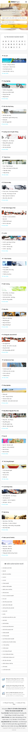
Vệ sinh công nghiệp (7, 299)
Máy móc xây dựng (7, 318)
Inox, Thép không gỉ (8, 166)
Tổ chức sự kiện (6, 145)
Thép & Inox (7, 157)
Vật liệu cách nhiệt (7, 550)
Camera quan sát (7, 369)
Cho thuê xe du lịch (7, 69)
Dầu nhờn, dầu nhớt (7, 198)
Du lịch (6, 55)
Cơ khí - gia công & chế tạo (9, 242)
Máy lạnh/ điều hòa (7, 548)
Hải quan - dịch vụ (7, 502)
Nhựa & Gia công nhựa (8, 626)
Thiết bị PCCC (6, 375)
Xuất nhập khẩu (7, 487)
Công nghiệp (6, 81)
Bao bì (5, 436)
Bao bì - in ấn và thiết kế (8, 447)
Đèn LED (5, 219)
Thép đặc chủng (7, 170)
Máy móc (5, 309)
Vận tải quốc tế (6, 498)
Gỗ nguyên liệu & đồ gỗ (10, 334)
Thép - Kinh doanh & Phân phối (10, 168)
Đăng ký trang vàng (15, 679)
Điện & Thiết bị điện (7, 586)
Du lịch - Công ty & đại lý (9, 64)
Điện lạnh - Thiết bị (7, 546)
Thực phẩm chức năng (8, 269)
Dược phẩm (6, 267)
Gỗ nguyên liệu (6, 343)
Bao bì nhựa (5, 449)
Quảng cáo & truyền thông (10, 132)
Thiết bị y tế (6, 272)
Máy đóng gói (6, 320)
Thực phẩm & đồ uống (8, 654)
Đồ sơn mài (5, 474)
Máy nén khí (6, 96)
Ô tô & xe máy (7, 182)
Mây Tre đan (6, 472)
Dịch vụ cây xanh (7, 223)
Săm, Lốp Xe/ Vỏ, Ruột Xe (9, 195)
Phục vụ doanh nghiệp (8, 595)
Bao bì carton (6, 451)
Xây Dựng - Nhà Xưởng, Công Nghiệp (11, 525)
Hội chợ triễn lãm (7, 147)
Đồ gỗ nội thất (6, 348)
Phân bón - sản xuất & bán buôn (10, 401)
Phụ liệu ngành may (7, 424)
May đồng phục (6, 421)
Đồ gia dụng (6, 592)
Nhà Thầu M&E (6, 527)
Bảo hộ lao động (7, 574)
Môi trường (6, 284)
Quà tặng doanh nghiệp (8, 638)
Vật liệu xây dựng (8, 106)
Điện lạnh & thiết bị (8, 537)
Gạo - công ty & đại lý (8, 396)
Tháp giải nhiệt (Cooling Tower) (10, 553)
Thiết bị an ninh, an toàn (8, 371)
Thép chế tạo (6, 172)
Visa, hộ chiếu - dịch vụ (8, 71)
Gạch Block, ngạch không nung (10, 117)
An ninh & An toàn (9, 360)
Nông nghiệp (7, 385)
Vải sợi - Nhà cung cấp (8, 426)
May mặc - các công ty (8, 419)
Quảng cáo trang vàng (15, 685)
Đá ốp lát (5, 119)
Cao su (4, 577)
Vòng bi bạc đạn (6, 94)
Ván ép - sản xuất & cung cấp (9, 345)
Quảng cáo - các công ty (8, 140)
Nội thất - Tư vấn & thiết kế (9, 216)
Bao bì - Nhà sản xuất (8, 445)
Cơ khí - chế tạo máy (7, 246)
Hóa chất (5, 611)
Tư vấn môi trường (7, 295)
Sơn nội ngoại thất (7, 122)
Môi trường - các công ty (8, 292)
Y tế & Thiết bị (7, 258)
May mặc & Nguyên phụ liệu (11, 410)
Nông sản (5, 394)
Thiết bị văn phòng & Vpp (8, 657)
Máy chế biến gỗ (7, 324)
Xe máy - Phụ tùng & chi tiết (9, 193)
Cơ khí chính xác (6, 244)
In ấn (4, 614)
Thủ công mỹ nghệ (9, 461)
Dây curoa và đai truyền (8, 92)
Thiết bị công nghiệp (7, 90)
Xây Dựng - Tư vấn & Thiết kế (9, 523)
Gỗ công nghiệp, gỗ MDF (9, 350)
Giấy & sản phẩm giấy (7, 605)
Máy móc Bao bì (6, 322)
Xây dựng (6, 512)
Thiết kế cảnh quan (7, 221)
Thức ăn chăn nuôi (7, 398)
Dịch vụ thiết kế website (14, 692)
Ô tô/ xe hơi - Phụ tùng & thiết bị (10, 191)
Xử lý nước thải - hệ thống (9, 297)
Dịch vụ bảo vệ (6, 373)
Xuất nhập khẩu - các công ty (9, 495)
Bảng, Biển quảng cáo (8, 143)
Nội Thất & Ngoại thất (9, 208)
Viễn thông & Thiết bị (8, 663)
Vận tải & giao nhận (7, 601)
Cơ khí (5, 233)
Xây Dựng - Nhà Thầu (8, 521)
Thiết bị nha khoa (7, 274)
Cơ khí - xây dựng (7, 248)
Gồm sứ (5, 477)
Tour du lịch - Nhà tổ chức (9, 66)
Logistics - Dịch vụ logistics (9, 500)
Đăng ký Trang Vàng (9, 702)
